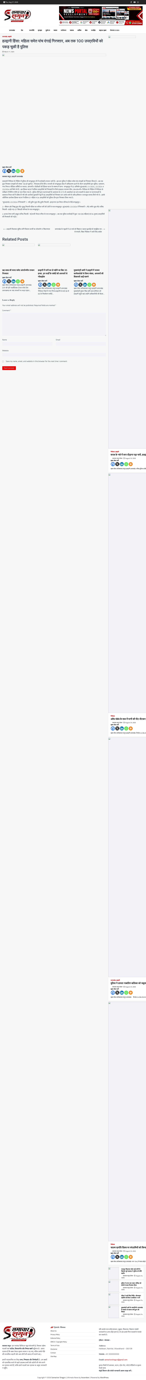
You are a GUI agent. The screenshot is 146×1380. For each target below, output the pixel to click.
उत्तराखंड (12, 30)
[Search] (141, 30)
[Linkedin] (13, 171)
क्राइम (40, 30)
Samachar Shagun (58, 1377)
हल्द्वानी (9, 36)
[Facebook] (5, 171)
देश (22, 30)
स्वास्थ (72, 30)
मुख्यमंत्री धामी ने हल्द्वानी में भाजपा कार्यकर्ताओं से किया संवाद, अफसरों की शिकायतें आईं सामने (88, 273)
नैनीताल (113, 452)
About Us (54, 1331)
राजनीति (31, 30)
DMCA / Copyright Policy (59, 1342)
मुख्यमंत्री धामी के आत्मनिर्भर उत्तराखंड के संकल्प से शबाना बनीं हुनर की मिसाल (132, 1310)
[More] (22, 171)
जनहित (93, 30)
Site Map (53, 1356)
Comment (6, 310)
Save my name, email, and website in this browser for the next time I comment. (36, 361)
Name (4, 339)
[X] (9, 171)
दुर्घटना (48, 30)
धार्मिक (79, 30)
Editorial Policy (55, 1338)
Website (5, 350)
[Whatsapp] (18, 171)
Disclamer (54, 1349)
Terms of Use (55, 1345)
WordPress (104, 1377)
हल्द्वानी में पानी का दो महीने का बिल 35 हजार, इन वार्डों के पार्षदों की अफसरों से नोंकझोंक (52, 273)
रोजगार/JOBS (114, 30)
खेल (86, 30)
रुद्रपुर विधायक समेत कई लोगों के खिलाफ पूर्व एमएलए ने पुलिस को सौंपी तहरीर (131, 1271)
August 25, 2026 (130, 458)
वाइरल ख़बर (102, 30)
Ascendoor (85, 1377)
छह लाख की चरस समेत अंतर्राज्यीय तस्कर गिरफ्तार (18, 272)
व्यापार (55, 30)
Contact (53, 1352)
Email (58, 339)
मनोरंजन (63, 30)
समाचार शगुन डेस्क (117, 458)
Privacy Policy (55, 1334)
